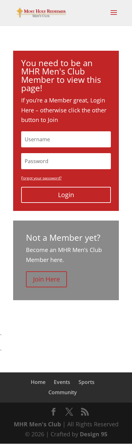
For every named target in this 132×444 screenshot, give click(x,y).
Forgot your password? (41, 178)
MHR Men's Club (37, 424)
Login (66, 194)
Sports (86, 382)
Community (62, 392)
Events (62, 382)
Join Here (46, 279)
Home (38, 382)
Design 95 (93, 434)
